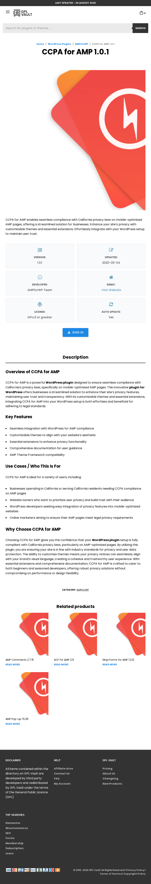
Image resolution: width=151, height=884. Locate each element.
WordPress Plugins (59, 44)
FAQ (56, 778)
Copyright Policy (134, 874)
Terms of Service (111, 874)
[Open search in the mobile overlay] (75, 28)
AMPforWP (81, 44)
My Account (62, 784)
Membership (14, 843)
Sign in (77, 332)
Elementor (13, 823)
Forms (10, 838)
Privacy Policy (135, 870)
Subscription (15, 848)
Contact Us (62, 773)
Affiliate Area (63, 768)
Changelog (110, 778)
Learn (10, 853)
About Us (109, 773)
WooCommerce (17, 828)
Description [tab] (75, 357)
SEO (8, 833)
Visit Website (111, 290)
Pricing (107, 768)
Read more (13, 664)
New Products (112, 784)
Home (40, 44)
